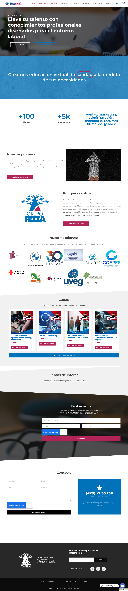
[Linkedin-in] (98, 569)
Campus (108, 3)
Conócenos (43, 3)
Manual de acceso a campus (78, 582)
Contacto (86, 3)
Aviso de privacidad (46, 582)
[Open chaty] (122, 585)
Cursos (54, 3)
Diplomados (66, 3)
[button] (117, 3)
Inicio (33, 3)
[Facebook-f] (92, 569)
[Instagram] (104, 569)
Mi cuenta (97, 3)
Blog (76, 3)
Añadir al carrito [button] (19, 347)
